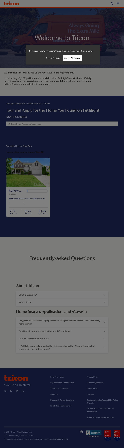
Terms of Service (87, 51)
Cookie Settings (53, 58)
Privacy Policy (75, 51)
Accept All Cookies (72, 58)
